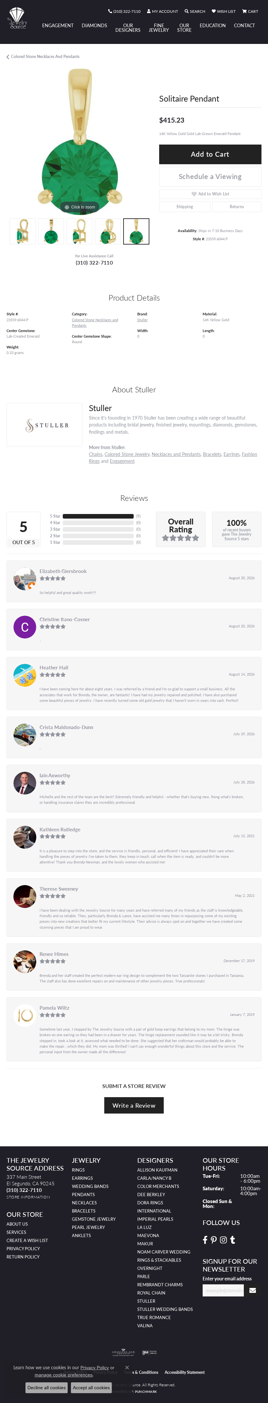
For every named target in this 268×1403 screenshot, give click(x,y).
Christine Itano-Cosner (65, 619)
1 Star (55, 542)
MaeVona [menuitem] (148, 1235)
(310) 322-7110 (94, 262)
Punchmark (146, 1391)
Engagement (58, 25)
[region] (80, 142)
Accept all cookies (91, 1387)
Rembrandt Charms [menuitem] (160, 1285)
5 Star (55, 516)
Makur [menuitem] (145, 1244)
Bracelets (212, 454)
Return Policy (23, 1257)
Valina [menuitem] (145, 1326)
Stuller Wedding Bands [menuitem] (165, 1309)
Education (213, 25)
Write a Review (133, 1105)
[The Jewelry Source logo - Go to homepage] (20, 18)
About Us (17, 1224)
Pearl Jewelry (88, 1227)
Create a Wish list (27, 1240)
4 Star (55, 522)
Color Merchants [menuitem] (158, 1186)
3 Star (55, 529)
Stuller (142, 319)
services (16, 1232)
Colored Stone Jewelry (127, 454)
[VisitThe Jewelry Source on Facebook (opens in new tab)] (205, 1240)
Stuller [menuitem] (146, 1301)
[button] (162, 11)
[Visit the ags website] (123, 1352)
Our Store (184, 27)
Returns (237, 206)
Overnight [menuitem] (149, 1268)
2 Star (55, 536)
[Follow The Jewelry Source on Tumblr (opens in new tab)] (232, 1240)
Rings (78, 1170)
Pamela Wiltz (54, 1007)
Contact (244, 25)
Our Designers (128, 27)
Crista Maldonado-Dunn (66, 727)
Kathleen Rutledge (60, 829)
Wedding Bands (90, 1186)
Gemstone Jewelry (94, 1219)
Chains (95, 454)
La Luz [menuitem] (144, 1227)
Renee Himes (54, 954)
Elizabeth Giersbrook (63, 571)
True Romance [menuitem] (154, 1317)
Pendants (83, 1194)
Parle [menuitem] (143, 1276)
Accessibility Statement (185, 1372)
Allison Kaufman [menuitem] (157, 1170)
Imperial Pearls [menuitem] (155, 1219)
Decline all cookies (46, 1387)
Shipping (184, 206)
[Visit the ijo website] (149, 1352)
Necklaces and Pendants (176, 454)
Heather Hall (54, 667)
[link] (124, 11)
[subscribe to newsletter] (252, 1290)
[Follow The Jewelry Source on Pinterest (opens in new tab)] (214, 1240)
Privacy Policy (23, 1249)
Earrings (232, 454)
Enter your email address (227, 1278)
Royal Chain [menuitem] (151, 1293)
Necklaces (84, 1203)
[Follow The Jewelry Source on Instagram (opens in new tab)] (223, 1240)
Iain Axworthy (55, 775)
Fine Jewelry (159, 27)
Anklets (81, 1235)
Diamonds (94, 25)
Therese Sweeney (59, 888)
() (138, 516)
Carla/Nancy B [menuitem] (154, 1178)
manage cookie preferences (63, 1374)
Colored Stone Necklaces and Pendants (45, 56)
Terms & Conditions (141, 1372)
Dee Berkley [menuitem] (151, 1194)
